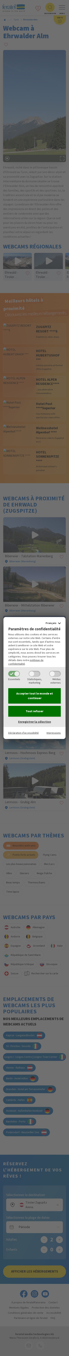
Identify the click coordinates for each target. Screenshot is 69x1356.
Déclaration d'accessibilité (23, 733)
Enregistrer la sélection (34, 722)
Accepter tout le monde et (34, 695)
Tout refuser (34, 711)
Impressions (54, 733)
